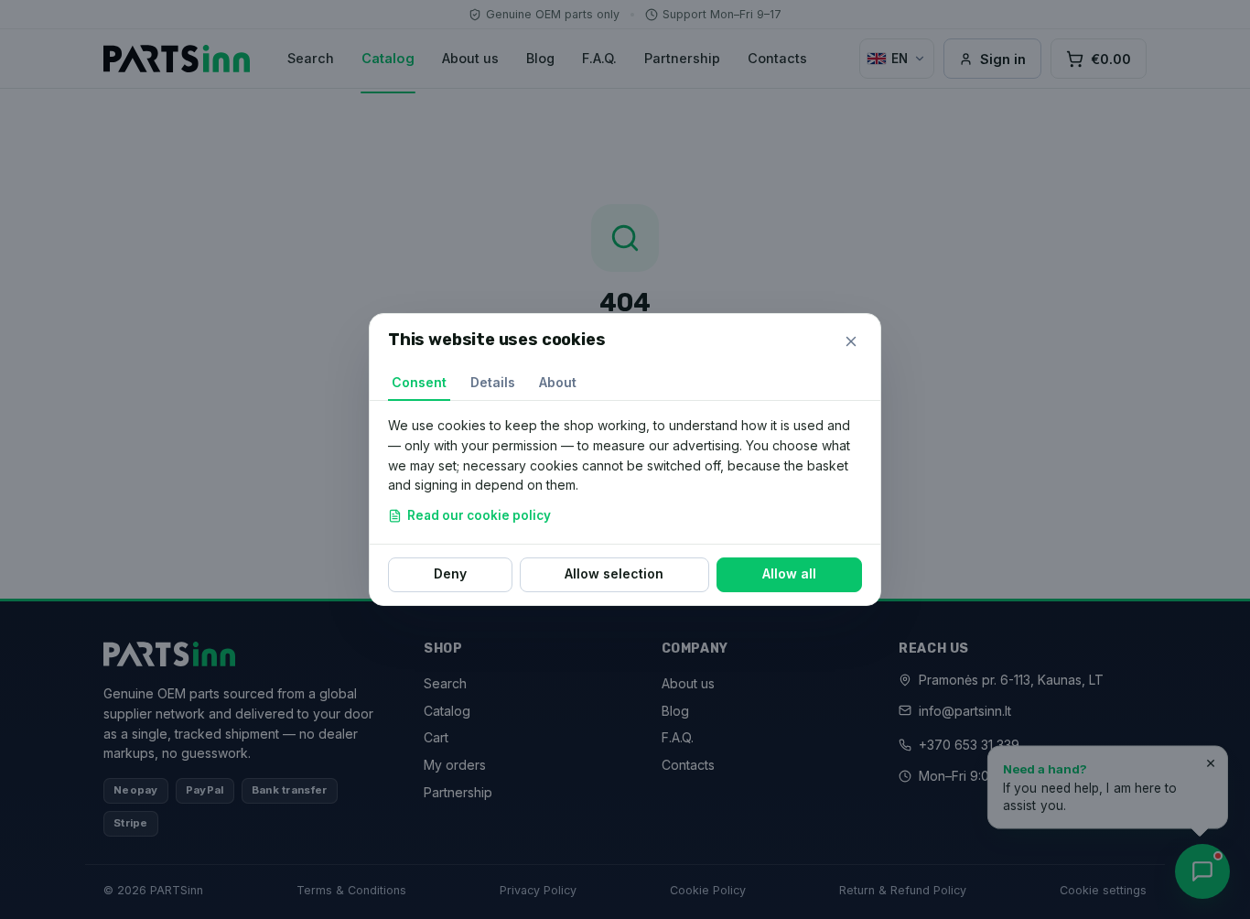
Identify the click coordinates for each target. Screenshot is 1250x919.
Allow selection (614, 573)
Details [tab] (492, 382)
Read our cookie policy (479, 515)
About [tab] (558, 382)
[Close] (851, 341)
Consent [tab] (419, 382)
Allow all (789, 573)
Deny (450, 573)
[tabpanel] (625, 472)
